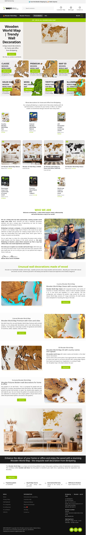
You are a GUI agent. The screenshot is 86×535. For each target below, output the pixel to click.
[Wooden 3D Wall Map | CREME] (32, 152)
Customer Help (61, 10)
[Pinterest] (80, 530)
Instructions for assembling (31, 497)
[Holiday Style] (71, 68)
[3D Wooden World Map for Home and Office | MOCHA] (53, 152)
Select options (4, 136)
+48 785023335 (71, 502)
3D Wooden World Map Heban (74, 166)
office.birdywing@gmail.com (75, 503)
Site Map (26, 509)
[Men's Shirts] (14, 68)
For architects (6, 509)
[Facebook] (71, 530)
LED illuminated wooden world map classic (60, 127)
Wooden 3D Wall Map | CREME (32, 166)
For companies (6, 504)
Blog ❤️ (26, 507)
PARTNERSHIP (6, 502)
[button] (79, 15)
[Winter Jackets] (43, 68)
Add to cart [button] (32, 199)
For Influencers (7, 507)
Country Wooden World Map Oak (4, 126)
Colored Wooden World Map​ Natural (32, 126)
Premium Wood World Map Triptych (33, 191)
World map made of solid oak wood (60, 191)
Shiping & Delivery (28, 502)
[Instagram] (76, 530)
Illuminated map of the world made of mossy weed (4, 192)
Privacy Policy (6, 499)
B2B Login (71, 10)
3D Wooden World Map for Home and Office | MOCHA (52, 167)
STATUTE (5, 512)
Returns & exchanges (29, 504)
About (4, 497)
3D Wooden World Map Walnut (10, 166)
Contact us (80, 10)
